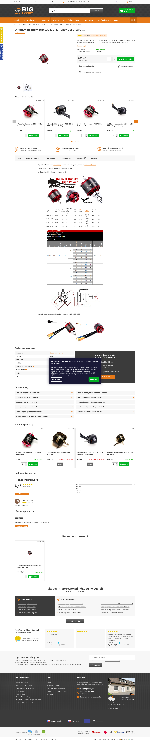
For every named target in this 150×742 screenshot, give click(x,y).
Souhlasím (94, 379)
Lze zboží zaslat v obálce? (67, 610)
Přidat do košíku (125, 59)
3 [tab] (74, 141)
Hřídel (81, 210)
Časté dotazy (51, 158)
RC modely (57, 165)
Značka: (20, 33)
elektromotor (105, 40)
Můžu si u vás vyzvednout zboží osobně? (92, 393)
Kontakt (51, 2)
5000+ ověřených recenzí (23, 632)
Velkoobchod (20, 694)
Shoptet (132, 739)
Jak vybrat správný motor (27, 610)
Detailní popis (81, 46)
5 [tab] (77, 141)
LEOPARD (126, 40)
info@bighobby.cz (106, 362)
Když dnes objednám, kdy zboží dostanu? (92, 407)
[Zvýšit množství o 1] (112, 58)
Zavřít (86, 70)
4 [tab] (76, 141)
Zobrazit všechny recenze (30, 640)
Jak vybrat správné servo (27, 607)
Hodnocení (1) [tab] (81, 158)
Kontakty (50, 694)
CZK (122, 2)
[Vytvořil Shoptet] (129, 739)
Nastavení (56, 379)
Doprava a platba (22, 683)
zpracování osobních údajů (112, 661)
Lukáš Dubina (115, 739)
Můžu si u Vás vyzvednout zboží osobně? (72, 607)
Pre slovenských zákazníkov (25, 688)
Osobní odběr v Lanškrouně (56, 691)
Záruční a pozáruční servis (56, 688)
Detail (60, 464)
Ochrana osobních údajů (24, 703)
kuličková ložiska (90, 165)
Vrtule (87, 211)
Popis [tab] (19, 158)
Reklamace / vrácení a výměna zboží (28, 700)
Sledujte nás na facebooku (90, 697)
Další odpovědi (75, 621)
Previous (14, 121)
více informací (113, 709)
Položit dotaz (105, 377)
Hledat (96, 11)
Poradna (22, 2)
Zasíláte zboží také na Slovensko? (89, 412)
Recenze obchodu (53, 686)
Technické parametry (33, 158)
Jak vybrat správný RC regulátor (28, 407)
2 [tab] (73, 141)
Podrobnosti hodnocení (99, 35)
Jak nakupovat (31, 2)
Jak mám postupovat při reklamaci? (29, 412)
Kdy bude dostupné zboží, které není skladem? (33, 416)
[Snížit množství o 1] (112, 60)
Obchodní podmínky (23, 697)
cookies (57, 363)
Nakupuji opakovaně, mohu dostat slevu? (92, 402)
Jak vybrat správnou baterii (27, 604)
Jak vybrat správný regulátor (28, 613)
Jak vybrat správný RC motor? (27, 402)
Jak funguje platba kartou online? (89, 397)
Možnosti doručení (89, 66)
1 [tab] (71, 141)
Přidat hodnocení (22, 494)
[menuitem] (18, 20)
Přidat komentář (21, 526)
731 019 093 (109, 366)
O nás (16, 2)
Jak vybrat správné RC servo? (27, 397)
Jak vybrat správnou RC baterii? (27, 393)
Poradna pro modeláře (24, 686)
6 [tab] (79, 141)
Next (136, 121)
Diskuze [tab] (94, 158)
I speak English (42, 2)
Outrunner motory (56, 353)
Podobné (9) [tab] (66, 158)
